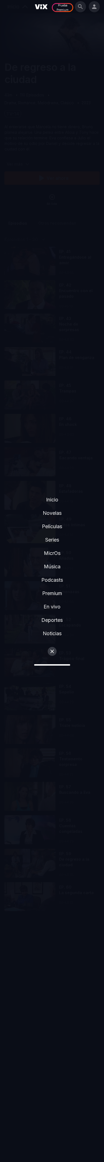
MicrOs (52, 553)
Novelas (52, 513)
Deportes (52, 620)
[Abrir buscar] (80, 6)
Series (52, 540)
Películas (52, 526)
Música (52, 566)
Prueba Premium (63, 7)
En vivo (52, 607)
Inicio (52, 500)
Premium (52, 593)
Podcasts (52, 580)
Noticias (52, 633)
